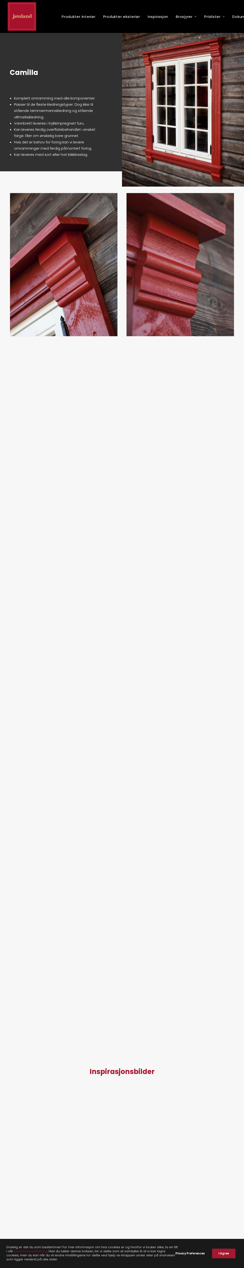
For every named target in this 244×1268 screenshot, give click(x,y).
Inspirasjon (158, 16)
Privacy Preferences (190, 1253)
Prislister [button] (212, 16)
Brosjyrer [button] (184, 16)
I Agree (224, 1253)
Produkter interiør (79, 16)
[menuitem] (78, 16)
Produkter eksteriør (121, 16)
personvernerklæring (30, 1251)
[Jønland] (22, 16)
